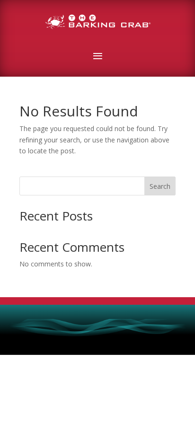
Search (160, 186)
